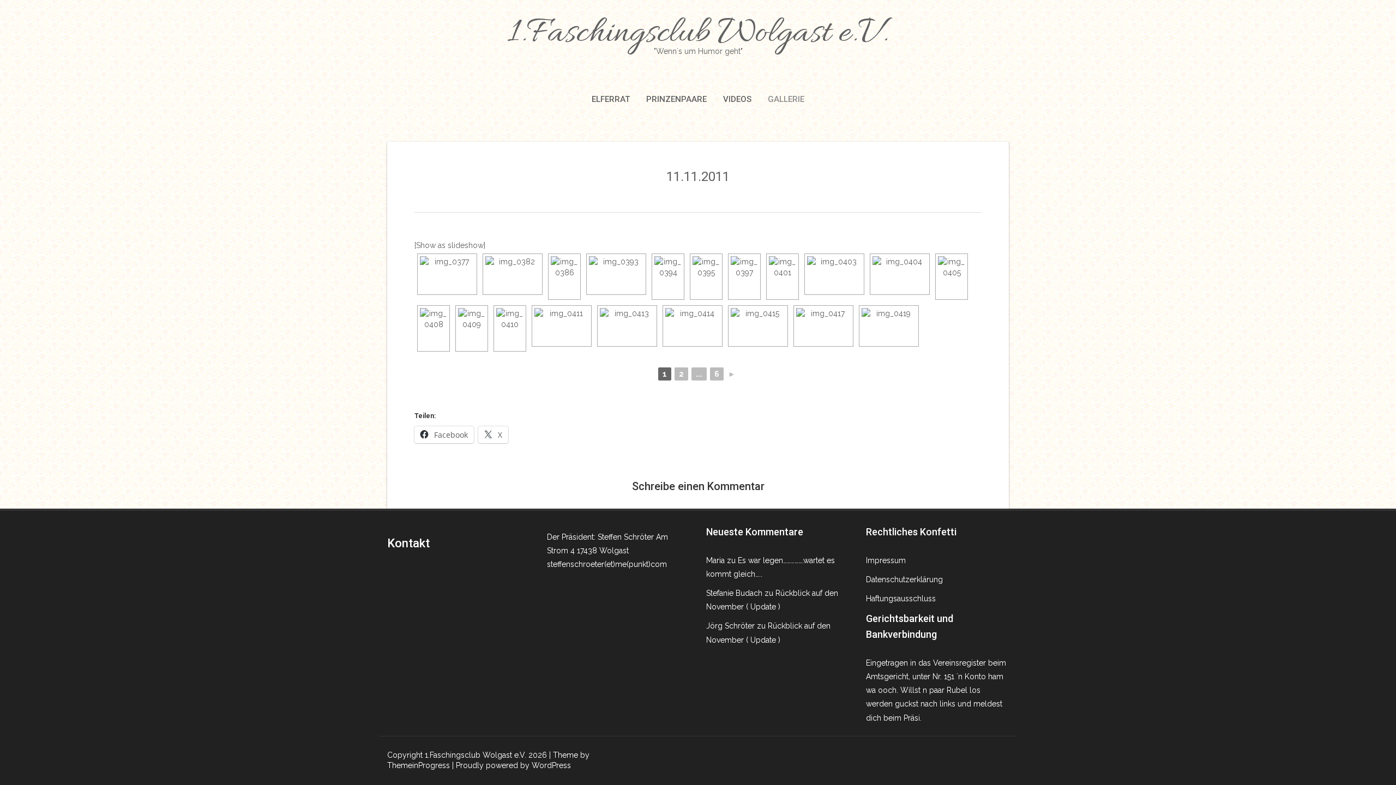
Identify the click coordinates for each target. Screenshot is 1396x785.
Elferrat (611, 99)
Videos (737, 99)
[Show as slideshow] (449, 245)
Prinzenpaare (676, 99)
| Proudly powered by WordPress (511, 765)
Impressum (886, 560)
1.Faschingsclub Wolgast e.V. (698, 34)
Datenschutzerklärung (904, 579)
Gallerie (786, 99)
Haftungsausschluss (901, 598)
